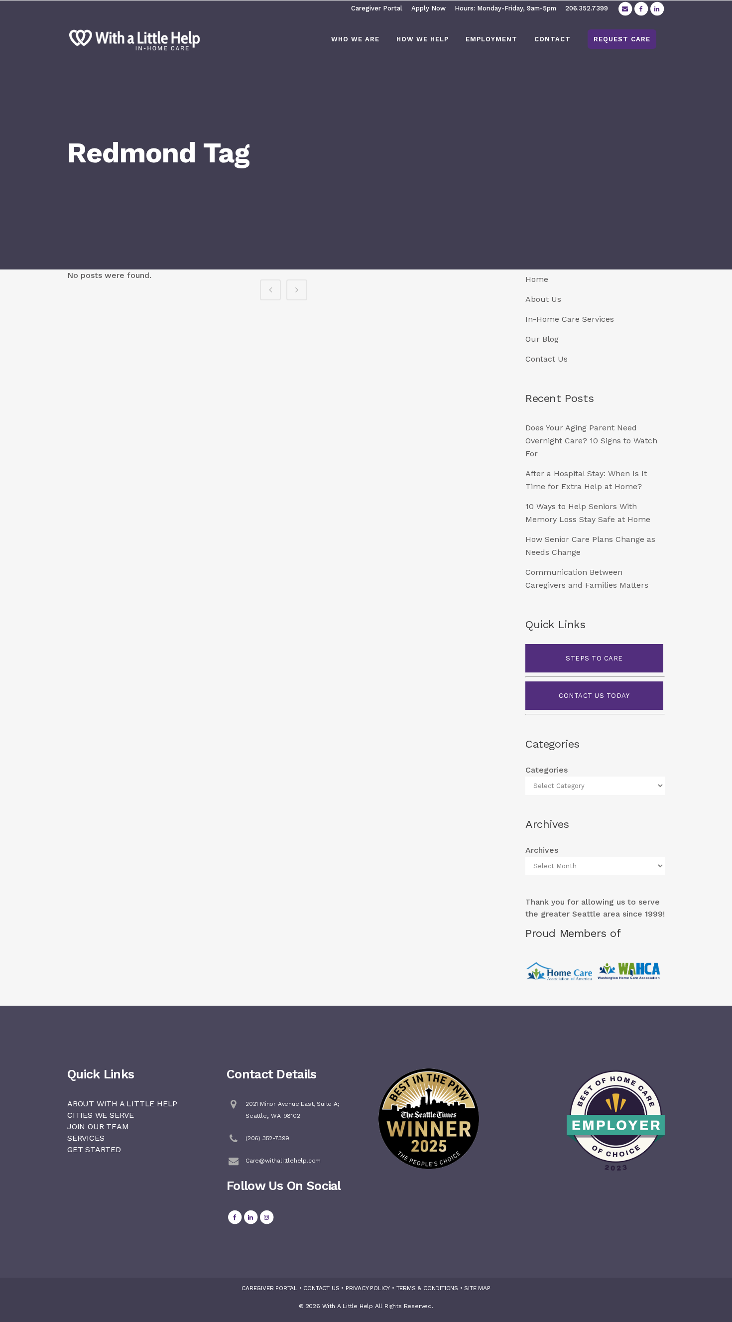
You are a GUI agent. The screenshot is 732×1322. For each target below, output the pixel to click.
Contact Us (546, 359)
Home (536, 279)
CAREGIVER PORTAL (269, 1288)
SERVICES (85, 1138)
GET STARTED (94, 1149)
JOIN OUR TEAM (97, 1126)
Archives (541, 850)
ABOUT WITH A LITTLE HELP (122, 1103)
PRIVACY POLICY (368, 1288)
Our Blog (542, 339)
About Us (543, 299)
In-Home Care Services (569, 319)
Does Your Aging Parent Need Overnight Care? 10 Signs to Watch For (591, 440)
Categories (546, 770)
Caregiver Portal (376, 8)
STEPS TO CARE (594, 658)
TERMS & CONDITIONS (427, 1288)
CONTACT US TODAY (594, 695)
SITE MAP (477, 1288)
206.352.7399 (586, 8)
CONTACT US (321, 1288)
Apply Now (428, 8)
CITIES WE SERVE (100, 1115)
